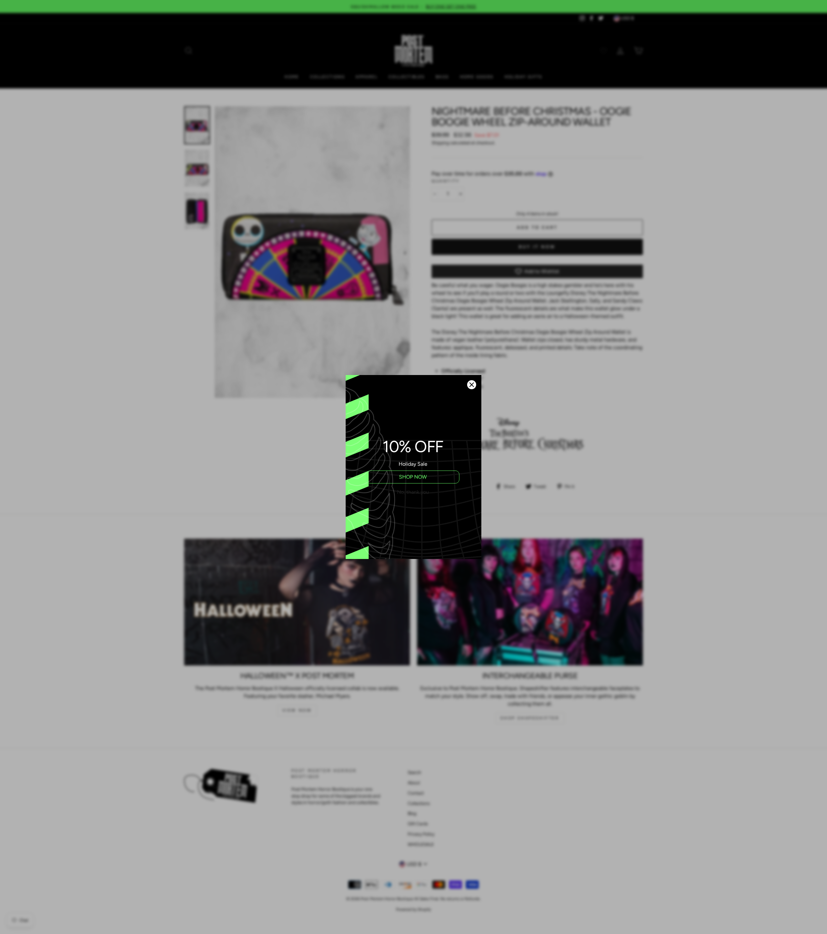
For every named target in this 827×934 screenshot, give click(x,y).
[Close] (471, 384)
